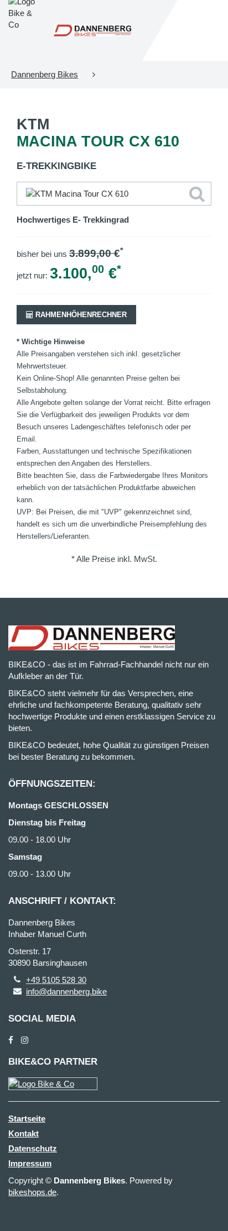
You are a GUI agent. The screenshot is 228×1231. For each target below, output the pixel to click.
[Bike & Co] (52, 1083)
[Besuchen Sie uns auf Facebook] (10, 1040)
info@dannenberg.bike (66, 991)
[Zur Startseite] (92, 30)
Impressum (29, 1163)
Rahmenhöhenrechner (80, 315)
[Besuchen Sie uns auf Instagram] (24, 1040)
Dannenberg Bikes (44, 74)
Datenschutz (32, 1148)
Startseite (26, 1118)
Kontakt (23, 1133)
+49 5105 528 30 (56, 980)
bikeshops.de (32, 1192)
